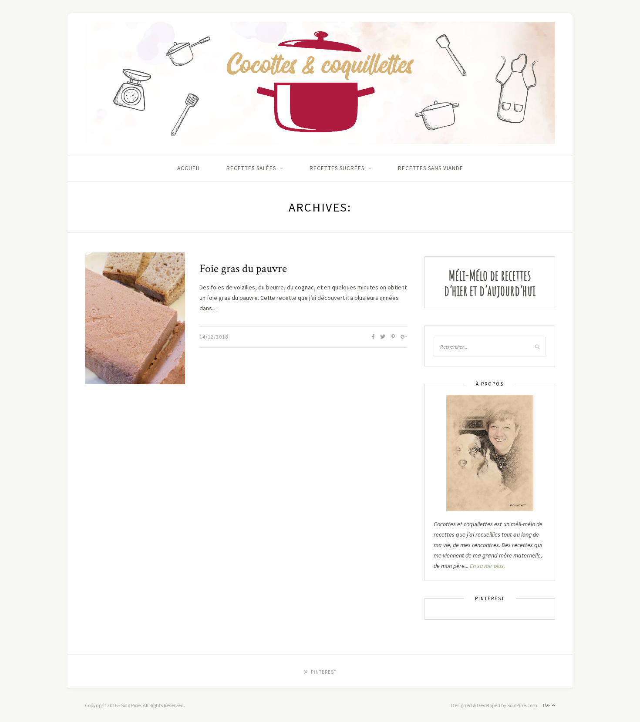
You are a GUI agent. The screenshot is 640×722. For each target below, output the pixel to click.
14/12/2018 (213, 336)
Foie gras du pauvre (243, 268)
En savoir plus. (487, 566)
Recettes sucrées (337, 168)
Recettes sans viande (430, 168)
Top (547, 705)
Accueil (189, 168)
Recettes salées (251, 168)
